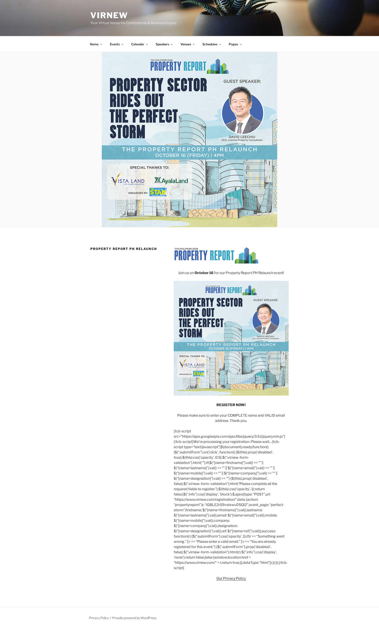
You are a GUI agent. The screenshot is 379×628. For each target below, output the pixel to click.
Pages (233, 44)
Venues (186, 44)
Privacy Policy (99, 618)
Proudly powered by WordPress (134, 618)
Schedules (209, 44)
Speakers (162, 44)
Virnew (109, 15)
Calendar (137, 44)
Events (115, 44)
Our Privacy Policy (231, 578)
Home (94, 44)
